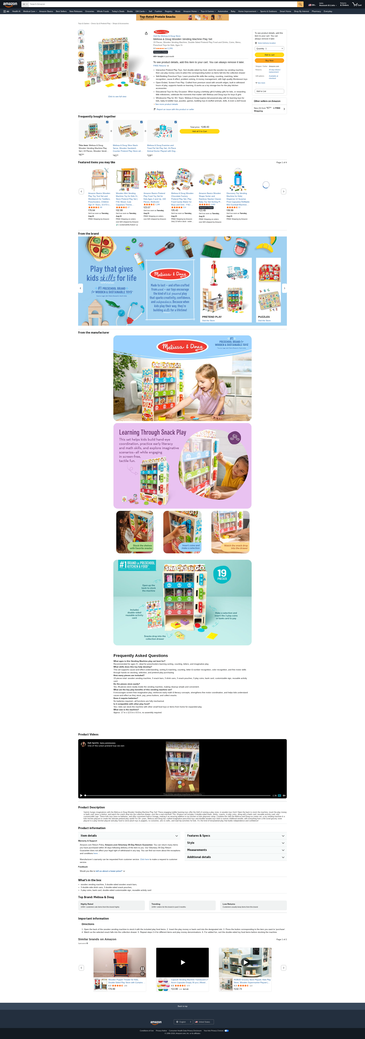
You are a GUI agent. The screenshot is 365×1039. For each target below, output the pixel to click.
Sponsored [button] (82, 943)
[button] (6, 11)
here (96, 853)
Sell (150, 11)
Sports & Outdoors (268, 11)
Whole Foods (103, 11)
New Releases (75, 11)
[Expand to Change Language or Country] (315, 5)
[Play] (80, 795)
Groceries (89, 11)
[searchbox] (163, 4)
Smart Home (285, 11)
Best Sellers (61, 11)
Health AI (16, 11)
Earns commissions (107, 743)
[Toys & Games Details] (215, 11)
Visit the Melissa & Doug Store (167, 36)
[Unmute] (284, 795)
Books (130, 11)
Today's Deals (118, 11)
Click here (144, 859)
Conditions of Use (147, 1031)
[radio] (81, 33)
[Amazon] (10, 4)
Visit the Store (208, 320)
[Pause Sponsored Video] (142, 968)
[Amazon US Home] (156, 1023)
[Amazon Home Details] (198, 11)
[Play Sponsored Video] (182, 962)
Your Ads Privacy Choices (214, 1031)
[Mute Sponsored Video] (142, 974)
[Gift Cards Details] (146, 11)
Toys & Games (83, 24)
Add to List (261, 91)
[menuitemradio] (279, 795)
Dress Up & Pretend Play (100, 24)
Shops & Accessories (120, 24)
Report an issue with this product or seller (175, 109)
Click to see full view (117, 96)
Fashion (158, 11)
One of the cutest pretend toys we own (106, 745)
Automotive (223, 11)
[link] (128, 131)
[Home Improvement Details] (257, 11)
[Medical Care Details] (36, 11)
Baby (233, 11)
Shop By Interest (301, 11)
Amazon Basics (46, 11)
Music (178, 11)
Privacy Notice (161, 1031)
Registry (168, 11)
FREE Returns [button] (160, 66)
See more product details (166, 104)
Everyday (328, 11)
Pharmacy (316, 11)
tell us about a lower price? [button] (109, 871)
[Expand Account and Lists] (336, 5)
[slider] (177, 795)
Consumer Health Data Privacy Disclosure (185, 1031)
